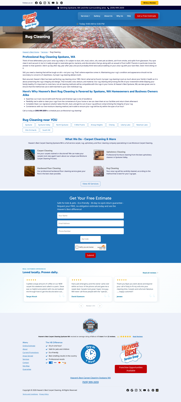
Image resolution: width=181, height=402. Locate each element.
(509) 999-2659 (117, 7)
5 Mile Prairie (79, 125)
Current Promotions (31, 352)
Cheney (112, 125)
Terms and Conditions (30, 394)
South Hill (46, 130)
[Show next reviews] (100, 306)
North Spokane (62, 125)
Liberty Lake (125, 125)
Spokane (28, 125)
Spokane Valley (44, 125)
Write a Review (149, 3)
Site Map (26, 366)
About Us (108, 16)
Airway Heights (97, 125)
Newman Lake (142, 125)
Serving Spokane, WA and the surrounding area (83, 7)
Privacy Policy (44, 394)
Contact (26, 362)
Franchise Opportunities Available (131, 369)
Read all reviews (149, 273)
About (25, 349)
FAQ (129, 16)
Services (44, 52)
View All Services (91, 183)
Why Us (119, 16)
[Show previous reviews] (81, 306)
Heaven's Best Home (31, 52)
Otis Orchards (30, 130)
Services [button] (84, 16)
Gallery (97, 16)
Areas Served (28, 356)
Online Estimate (29, 346)
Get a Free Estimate (146, 15)
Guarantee (27, 369)
